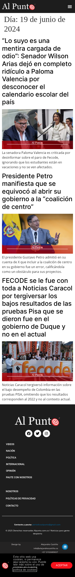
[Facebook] (28, 433)
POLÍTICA (11, 457)
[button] (69, 6)
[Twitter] (37, 433)
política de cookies (24, 569)
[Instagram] (46, 433)
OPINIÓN (11, 470)
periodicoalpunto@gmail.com (46, 524)
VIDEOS (10, 444)
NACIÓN (10, 450)
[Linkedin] (65, 547)
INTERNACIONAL (15, 464)
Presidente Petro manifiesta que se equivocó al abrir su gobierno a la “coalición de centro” (37, 191)
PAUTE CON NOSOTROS (19, 477)
